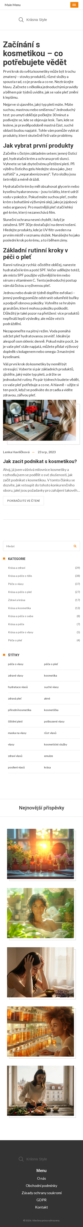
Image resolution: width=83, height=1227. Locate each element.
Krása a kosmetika (19, 608)
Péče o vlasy (16, 584)
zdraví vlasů (15, 756)
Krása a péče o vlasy (20, 632)
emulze (48, 756)
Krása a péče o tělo (20, 575)
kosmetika (50, 675)
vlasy (11, 744)
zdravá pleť (15, 698)
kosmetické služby (55, 744)
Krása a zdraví (16, 567)
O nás (41, 1178)
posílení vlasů (16, 767)
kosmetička (51, 710)
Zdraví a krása (16, 600)
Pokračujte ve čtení (23, 500)
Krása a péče (16, 624)
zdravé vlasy (15, 675)
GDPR (41, 1200)
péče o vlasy (15, 664)
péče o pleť (51, 664)
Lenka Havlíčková (16, 452)
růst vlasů (50, 733)
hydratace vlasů (18, 687)
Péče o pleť (15, 640)
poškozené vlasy (54, 721)
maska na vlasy (17, 733)
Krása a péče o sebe (20, 616)
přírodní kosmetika (19, 710)
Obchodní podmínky (41, 1185)
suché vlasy (51, 687)
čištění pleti (15, 721)
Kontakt (41, 1207)
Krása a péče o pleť (20, 592)
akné (47, 698)
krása (47, 767)
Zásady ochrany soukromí (42, 1193)
